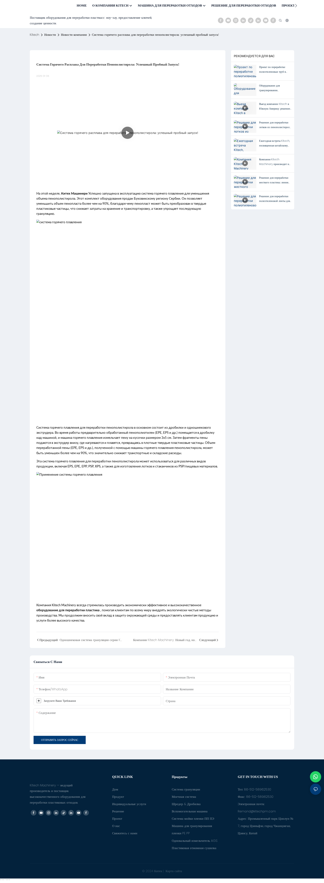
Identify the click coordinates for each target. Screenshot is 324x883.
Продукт (118, 796)
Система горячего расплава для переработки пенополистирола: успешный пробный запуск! (155, 34)
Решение (118, 811)
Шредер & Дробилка (186, 804)
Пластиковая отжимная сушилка (194, 848)
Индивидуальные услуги (129, 804)
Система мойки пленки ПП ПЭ (193, 818)
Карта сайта (173, 871)
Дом (115, 789)
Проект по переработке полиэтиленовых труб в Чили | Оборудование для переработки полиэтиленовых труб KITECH (273, 69)
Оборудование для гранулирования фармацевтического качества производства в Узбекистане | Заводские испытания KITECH (275, 88)
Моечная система (184, 796)
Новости (50, 34)
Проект (117, 818)
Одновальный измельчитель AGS (195, 840)
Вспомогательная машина (190, 811)
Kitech (34, 34)
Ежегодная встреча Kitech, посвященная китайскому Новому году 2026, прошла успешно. (275, 143)
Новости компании (74, 34)
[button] (296, 5)
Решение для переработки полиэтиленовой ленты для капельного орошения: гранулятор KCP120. (274, 198)
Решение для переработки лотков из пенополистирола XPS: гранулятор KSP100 (275, 125)
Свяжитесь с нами (124, 833)
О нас (116, 826)
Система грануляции (186, 789)
